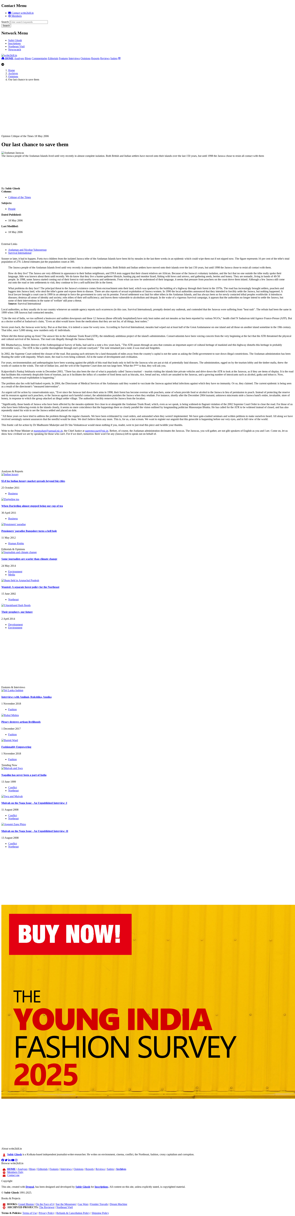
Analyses (19, 58)
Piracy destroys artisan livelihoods (21, 721)
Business (13, 493)
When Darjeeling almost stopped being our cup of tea (32, 505)
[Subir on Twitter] (6, 1160)
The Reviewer (46, 1207)
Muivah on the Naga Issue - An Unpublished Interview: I (34, 803)
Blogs (28, 58)
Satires (113, 58)
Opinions (85, 58)
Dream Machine (118, 1204)
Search (5, 21)
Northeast (13, 599)
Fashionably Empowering (16, 746)
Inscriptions (14, 43)
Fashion (12, 709)
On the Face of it (45, 1204)
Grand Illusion (26, 1204)
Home (11, 70)
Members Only (15, 1172)
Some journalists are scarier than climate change (29, 558)
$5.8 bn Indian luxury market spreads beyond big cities (33, 481)
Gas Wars (83, 1204)
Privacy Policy (46, 1213)
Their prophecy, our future (17, 611)
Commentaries (39, 58)
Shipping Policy (100, 1213)
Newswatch (14, 49)
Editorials (53, 58)
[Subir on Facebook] (2, 1160)
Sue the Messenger (66, 1204)
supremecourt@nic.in (96, 430)
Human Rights (16, 543)
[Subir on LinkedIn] (9, 1160)
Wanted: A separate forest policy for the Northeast (30, 587)
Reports (95, 58)
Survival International (19, 252)
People (12, 208)
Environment (15, 571)
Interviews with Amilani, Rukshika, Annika (26, 697)
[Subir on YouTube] (12, 1160)
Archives (13, 73)
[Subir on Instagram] (16, 1160)
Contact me (13, 1175)
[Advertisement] (103, 111)
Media (11, 574)
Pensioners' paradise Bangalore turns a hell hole (29, 531)
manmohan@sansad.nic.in (48, 430)
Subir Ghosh (15, 40)
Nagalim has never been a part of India (23, 775)
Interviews (74, 58)
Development (15, 624)
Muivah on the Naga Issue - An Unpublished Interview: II (34, 831)
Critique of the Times (19, 197)
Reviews (105, 58)
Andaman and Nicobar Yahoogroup (27, 249)
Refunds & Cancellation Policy (73, 1213)
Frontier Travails (99, 1204)
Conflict (12, 787)
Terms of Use (29, 1213)
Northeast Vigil (16, 46)
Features (63, 58)
